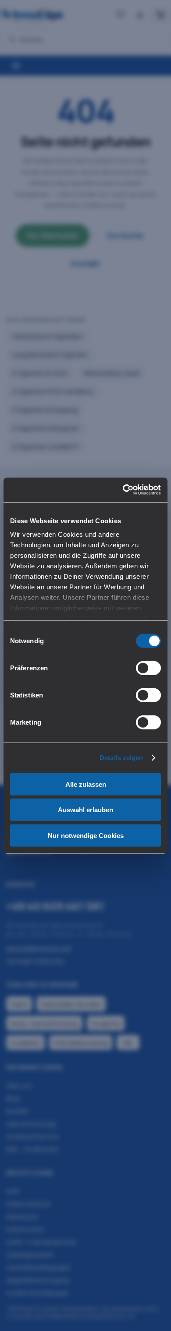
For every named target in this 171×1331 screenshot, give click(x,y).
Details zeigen (121, 757)
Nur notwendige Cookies (86, 835)
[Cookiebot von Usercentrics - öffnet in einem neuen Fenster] (123, 490)
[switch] (148, 668)
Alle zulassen (85, 784)
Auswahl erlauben (85, 809)
